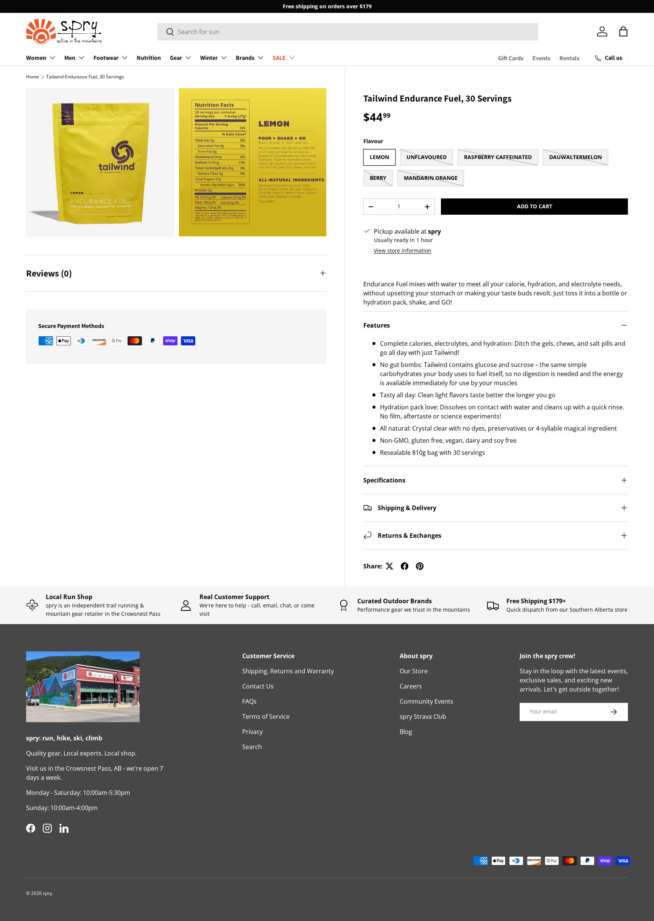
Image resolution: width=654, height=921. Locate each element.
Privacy (252, 731)
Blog (406, 731)
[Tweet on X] (389, 566)
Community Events (426, 701)
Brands (245, 58)
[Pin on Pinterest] (419, 566)
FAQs (249, 701)
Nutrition (149, 58)
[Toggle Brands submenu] (260, 57)
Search (252, 747)
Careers (411, 686)
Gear (176, 58)
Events (541, 58)
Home (32, 76)
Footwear (105, 58)
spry (47, 893)
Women (36, 58)
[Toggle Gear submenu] (188, 57)
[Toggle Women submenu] (52, 57)
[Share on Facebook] (404, 566)
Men (69, 58)
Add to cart (534, 206)
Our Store (414, 671)
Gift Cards (510, 58)
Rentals (569, 58)
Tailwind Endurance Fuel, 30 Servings (85, 76)
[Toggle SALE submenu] (291, 57)
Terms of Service (266, 716)
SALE (279, 58)
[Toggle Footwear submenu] (124, 57)
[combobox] (348, 32)
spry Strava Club (423, 716)
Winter (209, 58)
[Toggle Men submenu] (81, 57)
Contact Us (258, 686)
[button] (623, 31)
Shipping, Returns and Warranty (288, 671)
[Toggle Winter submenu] (223, 57)
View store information (402, 250)
